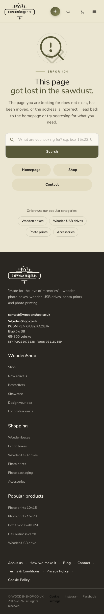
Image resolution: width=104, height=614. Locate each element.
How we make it (43, 562)
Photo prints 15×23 (22, 516)
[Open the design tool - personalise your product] (55, 11)
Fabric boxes (17, 446)
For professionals (20, 411)
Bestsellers (16, 385)
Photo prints (38, 232)
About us (15, 562)
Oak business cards (22, 534)
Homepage (31, 169)
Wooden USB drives (68, 221)
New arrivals (17, 376)
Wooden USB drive (22, 543)
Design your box (20, 402)
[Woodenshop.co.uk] (20, 11)
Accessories (65, 232)
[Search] (68, 11)
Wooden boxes (32, 221)
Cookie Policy (19, 579)
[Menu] (94, 11)
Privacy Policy (57, 571)
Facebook (89, 596)
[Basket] (82, 11)
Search (52, 151)
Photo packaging (20, 472)
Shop (72, 169)
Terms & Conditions (24, 571)
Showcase (15, 394)
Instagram (71, 596)
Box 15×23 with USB (23, 525)
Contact (52, 184)
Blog (67, 562)
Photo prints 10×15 (22, 507)
